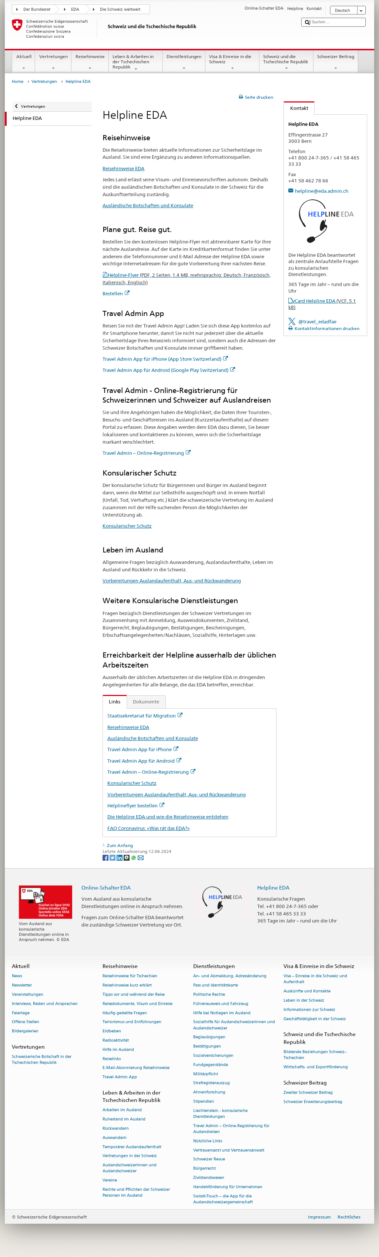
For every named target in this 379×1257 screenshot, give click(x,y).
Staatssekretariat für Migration (141, 716)
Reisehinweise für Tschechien (130, 976)
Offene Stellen (25, 1022)
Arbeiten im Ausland (122, 1110)
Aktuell (23, 56)
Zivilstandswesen (208, 1177)
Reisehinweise (90, 56)
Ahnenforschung (209, 1092)
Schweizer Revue (209, 1159)
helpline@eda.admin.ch (321, 191)
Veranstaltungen (27, 994)
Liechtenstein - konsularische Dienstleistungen (220, 1113)
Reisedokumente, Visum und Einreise (137, 1003)
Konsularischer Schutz (127, 526)
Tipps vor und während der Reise (134, 994)
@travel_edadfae (317, 322)
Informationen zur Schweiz (309, 1009)
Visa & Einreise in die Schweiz (230, 59)
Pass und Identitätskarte (215, 985)
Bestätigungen (207, 1046)
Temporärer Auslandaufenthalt (132, 1147)
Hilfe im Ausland (118, 1049)
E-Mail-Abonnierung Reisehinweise (136, 1068)
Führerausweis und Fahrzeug (220, 1003)
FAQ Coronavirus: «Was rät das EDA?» (148, 828)
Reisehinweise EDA (123, 168)
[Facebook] (106, 857)
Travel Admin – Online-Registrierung (143, 453)
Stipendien (203, 1101)
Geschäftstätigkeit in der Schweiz (315, 1018)
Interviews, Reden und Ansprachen (45, 1003)
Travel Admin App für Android (141, 761)
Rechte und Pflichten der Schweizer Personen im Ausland (136, 1192)
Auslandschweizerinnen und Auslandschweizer (130, 1168)
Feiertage (21, 1013)
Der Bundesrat (36, 9)
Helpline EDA (273, 887)
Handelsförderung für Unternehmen (227, 1186)
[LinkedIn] (120, 857)
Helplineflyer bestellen (132, 806)
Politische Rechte (209, 994)
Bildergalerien (25, 1031)
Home (17, 81)
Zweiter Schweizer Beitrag (308, 1092)
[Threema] (127, 857)
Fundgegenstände (210, 1064)
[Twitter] (113, 857)
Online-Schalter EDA (106, 887)
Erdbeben (112, 1031)
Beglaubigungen (209, 1037)
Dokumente (146, 702)
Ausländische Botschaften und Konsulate (148, 205)
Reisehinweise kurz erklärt (127, 985)
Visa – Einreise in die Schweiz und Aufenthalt (315, 979)
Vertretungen (53, 56)
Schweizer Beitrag (335, 56)
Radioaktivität (116, 1040)
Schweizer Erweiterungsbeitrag (313, 1101)
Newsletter (22, 985)
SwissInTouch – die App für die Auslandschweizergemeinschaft (223, 1199)
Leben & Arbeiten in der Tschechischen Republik (133, 62)
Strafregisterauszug (211, 1083)
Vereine (110, 1180)
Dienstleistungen (184, 56)
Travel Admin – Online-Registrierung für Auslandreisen (231, 1128)
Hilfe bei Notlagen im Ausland (222, 1013)
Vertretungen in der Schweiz (130, 1156)
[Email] (141, 857)
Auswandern (115, 1137)
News (17, 976)
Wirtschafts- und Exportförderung (316, 1067)
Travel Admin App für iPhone (139, 749)
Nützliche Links (207, 1141)
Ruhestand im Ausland (124, 1119)
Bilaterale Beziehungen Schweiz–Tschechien (315, 1054)
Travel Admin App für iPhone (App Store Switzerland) (162, 359)
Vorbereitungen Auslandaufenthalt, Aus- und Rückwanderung (172, 581)
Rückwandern (116, 1128)
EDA (75, 9)
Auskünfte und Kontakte (307, 991)
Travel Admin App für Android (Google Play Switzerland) (165, 370)
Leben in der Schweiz (304, 1000)
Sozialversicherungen (213, 1055)
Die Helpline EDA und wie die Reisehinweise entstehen (167, 817)
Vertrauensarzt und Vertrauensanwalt (228, 1150)
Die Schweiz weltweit (120, 9)
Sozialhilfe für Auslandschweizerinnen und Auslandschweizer (234, 1025)
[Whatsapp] (134, 857)
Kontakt (296, 108)
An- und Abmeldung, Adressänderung (229, 976)
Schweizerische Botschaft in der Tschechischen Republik (41, 1060)
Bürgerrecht (204, 1168)
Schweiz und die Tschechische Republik (285, 59)
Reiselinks (112, 1058)
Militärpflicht (205, 1074)
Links (112, 702)
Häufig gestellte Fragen (125, 1013)
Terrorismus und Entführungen (132, 1022)
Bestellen (113, 293)
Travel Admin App (120, 1077)
